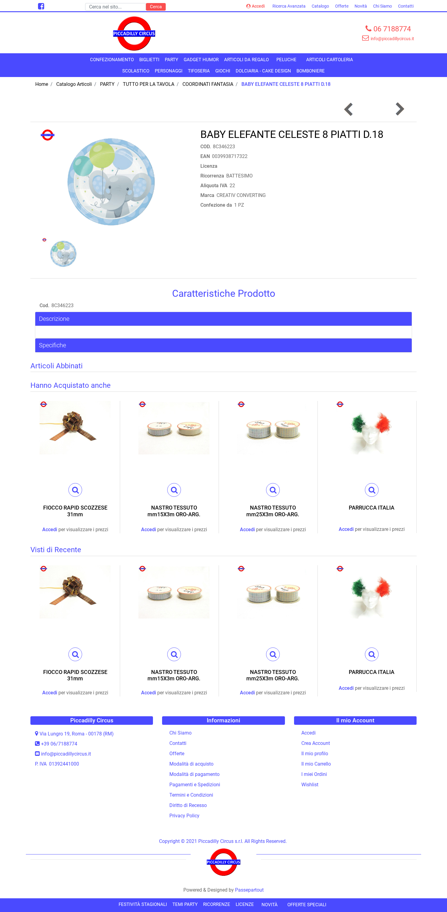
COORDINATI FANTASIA (207, 84)
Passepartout (249, 890)
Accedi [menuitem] (308, 733)
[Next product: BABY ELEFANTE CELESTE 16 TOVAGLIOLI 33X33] (399, 109)
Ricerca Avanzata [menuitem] (289, 6)
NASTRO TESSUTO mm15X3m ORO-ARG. (173, 510)
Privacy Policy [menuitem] (184, 816)
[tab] (223, 319)
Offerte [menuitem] (341, 6)
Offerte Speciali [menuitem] (306, 904)
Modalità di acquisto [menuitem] (191, 764)
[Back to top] (430, 895)
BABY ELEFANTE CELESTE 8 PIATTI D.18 (286, 84)
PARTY (107, 84)
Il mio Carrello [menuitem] (316, 764)
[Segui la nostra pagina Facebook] (40, 7)
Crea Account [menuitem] (315, 743)
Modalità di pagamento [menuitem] (194, 774)
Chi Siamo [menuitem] (382, 6)
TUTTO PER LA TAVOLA (148, 84)
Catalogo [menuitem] (320, 6)
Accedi (258, 6)
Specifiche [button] (52, 345)
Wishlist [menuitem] (309, 784)
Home (41, 84)
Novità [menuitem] (361, 6)
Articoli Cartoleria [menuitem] (329, 59)
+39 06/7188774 (59, 744)
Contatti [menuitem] (406, 6)
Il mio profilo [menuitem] (314, 753)
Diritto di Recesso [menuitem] (188, 805)
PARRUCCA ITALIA (371, 507)
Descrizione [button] (54, 318)
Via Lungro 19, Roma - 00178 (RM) (77, 734)
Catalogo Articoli (74, 84)
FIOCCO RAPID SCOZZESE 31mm (75, 510)
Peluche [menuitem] (286, 59)
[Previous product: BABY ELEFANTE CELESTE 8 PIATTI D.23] (349, 109)
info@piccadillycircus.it (66, 754)
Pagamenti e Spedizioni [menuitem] (194, 784)
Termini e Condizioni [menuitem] (191, 795)
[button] (156, 7)
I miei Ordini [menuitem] (314, 774)
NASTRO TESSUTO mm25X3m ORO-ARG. (272, 510)
